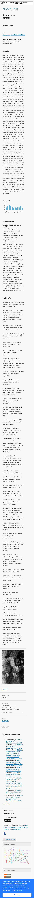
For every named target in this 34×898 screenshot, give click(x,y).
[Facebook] (5, 834)
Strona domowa (7, 8)
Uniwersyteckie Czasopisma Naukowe (16, 2)
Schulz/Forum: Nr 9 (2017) (13, 801)
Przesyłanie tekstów (9, 839)
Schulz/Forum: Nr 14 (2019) (14, 758)
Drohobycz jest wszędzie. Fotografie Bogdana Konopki (14, 797)
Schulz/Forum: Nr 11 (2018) (14, 743)
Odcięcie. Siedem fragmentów (14, 768)
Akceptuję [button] (17, 895)
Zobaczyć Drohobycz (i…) (14, 740)
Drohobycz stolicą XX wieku (14, 745)
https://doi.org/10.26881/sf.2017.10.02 (14, 35)
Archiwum (15, 8)
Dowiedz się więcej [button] (17, 890)
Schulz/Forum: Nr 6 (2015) (13, 783)
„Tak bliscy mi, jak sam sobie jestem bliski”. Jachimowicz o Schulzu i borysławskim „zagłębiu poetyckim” (14, 753)
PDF (5, 689)
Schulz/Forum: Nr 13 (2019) (14, 765)
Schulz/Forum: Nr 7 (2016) (13, 771)
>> (8, 804)
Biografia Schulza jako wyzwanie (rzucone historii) (14, 779)
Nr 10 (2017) (6, 10)
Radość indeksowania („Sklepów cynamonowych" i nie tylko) (14, 762)
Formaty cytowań (7, 712)
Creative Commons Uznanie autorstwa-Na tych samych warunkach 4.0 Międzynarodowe (16, 827)
